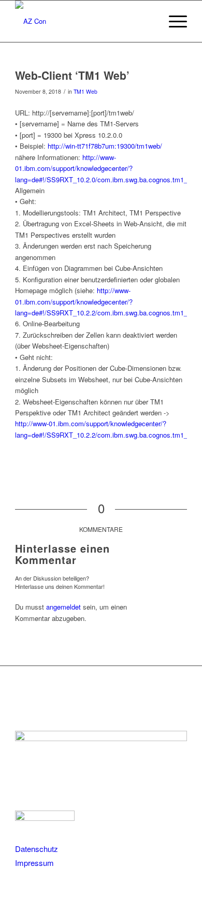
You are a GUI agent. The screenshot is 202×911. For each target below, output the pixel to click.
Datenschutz (36, 848)
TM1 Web (85, 91)
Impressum (34, 862)
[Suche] (148, 21)
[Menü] (172, 21)
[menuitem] (148, 21)
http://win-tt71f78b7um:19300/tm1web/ (105, 146)
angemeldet (63, 607)
